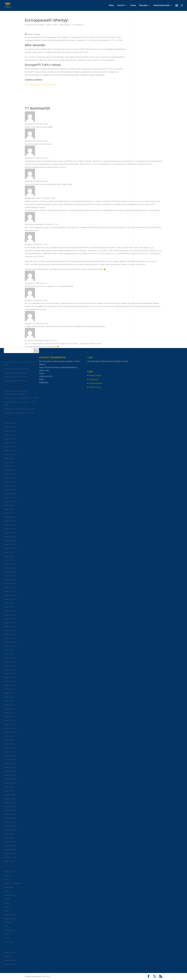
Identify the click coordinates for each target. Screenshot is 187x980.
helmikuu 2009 (10, 814)
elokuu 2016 (9, 466)
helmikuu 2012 (10, 677)
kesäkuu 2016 (9, 474)
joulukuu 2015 (9, 497)
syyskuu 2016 (9, 462)
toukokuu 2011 (10, 708)
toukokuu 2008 (10, 841)
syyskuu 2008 (9, 834)
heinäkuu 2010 (10, 748)
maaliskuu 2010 (10, 763)
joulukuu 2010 (9, 728)
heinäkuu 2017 (10, 427)
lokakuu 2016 (9, 458)
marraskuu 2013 (10, 595)
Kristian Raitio (39, 24)
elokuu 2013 (9, 607)
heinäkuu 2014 (10, 564)
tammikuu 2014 (10, 587)
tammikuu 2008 (10, 857)
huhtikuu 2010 (9, 759)
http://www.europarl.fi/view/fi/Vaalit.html (40, 84)
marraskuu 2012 (10, 642)
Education (143, 5)
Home (111, 5)
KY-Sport (7, 899)
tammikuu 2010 (10, 771)
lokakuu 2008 (9, 830)
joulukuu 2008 (9, 822)
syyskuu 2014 (9, 556)
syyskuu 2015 (9, 509)
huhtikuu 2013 (9, 622)
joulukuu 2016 (9, 450)
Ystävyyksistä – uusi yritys (24, 413)
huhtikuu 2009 (9, 806)
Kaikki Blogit (8, 887)
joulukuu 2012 (9, 638)
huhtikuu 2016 (9, 482)
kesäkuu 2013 (9, 615)
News (6, 911)
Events (133, 5)
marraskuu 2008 (10, 826)
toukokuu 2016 (10, 478)
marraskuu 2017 (10, 423)
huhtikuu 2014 (9, 575)
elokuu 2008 (9, 837)
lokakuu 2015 (9, 505)
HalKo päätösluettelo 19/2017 (16, 377)
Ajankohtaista (64, 24)
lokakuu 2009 (9, 783)
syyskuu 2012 (9, 650)
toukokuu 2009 (10, 802)
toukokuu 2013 (10, 619)
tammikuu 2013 (10, 634)
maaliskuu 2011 (10, 716)
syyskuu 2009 (9, 787)
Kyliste (6, 903)
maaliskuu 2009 (10, 810)
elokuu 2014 (9, 560)
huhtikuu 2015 (9, 528)
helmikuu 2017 (10, 442)
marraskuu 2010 (10, 732)
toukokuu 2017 (10, 431)
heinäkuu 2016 (10, 470)
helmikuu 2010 (10, 767)
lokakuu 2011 (9, 693)
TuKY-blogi (8, 922)
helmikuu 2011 (10, 720)
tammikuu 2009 (10, 818)
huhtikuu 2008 (9, 845)
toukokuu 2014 (10, 572)
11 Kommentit (77, 24)
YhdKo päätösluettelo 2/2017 (15, 373)
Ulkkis (6, 926)
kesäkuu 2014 (9, 568)
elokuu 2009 (9, 791)
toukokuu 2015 (10, 525)
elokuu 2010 (9, 744)
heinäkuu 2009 (10, 794)
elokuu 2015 (9, 513)
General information (161, 5)
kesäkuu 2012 (9, 661)
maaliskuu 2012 (10, 673)
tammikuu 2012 (10, 681)
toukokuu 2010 (10, 755)
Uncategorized (9, 930)
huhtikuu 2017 (9, 435)
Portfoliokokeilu (10, 914)
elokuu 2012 (9, 654)
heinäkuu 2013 (10, 611)
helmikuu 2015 (10, 536)
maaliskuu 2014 (10, 579)
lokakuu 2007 (9, 861)
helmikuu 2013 (10, 630)
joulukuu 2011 (9, 685)
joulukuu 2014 (9, 544)
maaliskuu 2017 (10, 439)
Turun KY (121, 5)
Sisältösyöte (8, 956)
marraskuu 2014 (10, 548)
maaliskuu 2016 (10, 486)
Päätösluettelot (10, 918)
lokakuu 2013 (9, 599)
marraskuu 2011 (10, 689)
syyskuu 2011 (9, 697)
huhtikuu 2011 (9, 712)
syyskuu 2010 (9, 740)
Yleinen (7, 934)
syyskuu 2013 (9, 603)
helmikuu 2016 (10, 489)
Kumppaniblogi (9, 895)
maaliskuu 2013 (10, 626)
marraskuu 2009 (10, 779)
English (6, 879)
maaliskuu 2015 (10, 532)
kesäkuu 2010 (9, 751)
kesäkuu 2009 (9, 798)
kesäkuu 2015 (9, 521)
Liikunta (7, 907)
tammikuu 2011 (10, 724)
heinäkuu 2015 (10, 517)
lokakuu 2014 (9, 552)
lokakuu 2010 (9, 736)
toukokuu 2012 (10, 665)
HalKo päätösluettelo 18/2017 (16, 380)
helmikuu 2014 (10, 583)
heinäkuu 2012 (10, 658)
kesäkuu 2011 (9, 705)
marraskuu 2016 (10, 454)
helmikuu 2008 (10, 853)
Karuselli (7, 891)
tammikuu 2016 (10, 493)
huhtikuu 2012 (9, 669)
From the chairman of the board (16, 369)
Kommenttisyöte (10, 960)
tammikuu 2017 (10, 446)
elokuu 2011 (9, 701)
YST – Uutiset (9, 942)
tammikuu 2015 (10, 540)
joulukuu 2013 (9, 591)
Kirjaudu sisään (10, 952)
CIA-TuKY (7, 875)
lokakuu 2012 (9, 646)
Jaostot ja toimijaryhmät (13, 883)
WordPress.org (9, 964)
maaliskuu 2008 (10, 849)
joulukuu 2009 (9, 775)
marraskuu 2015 (10, 501)
